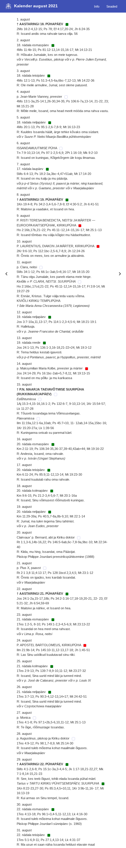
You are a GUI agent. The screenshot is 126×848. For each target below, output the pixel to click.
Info (96, 6)
